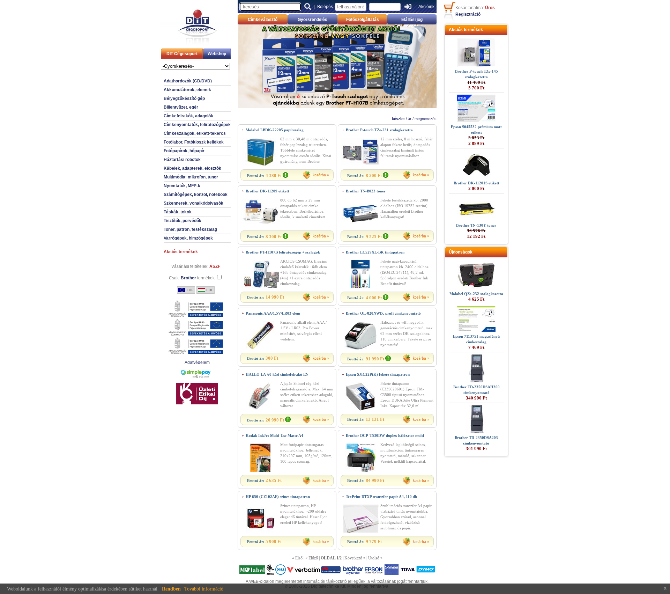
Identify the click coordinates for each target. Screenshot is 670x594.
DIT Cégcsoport (182, 53)
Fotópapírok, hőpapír (184, 150)
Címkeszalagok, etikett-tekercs (195, 133)
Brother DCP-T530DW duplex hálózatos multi (385, 435)
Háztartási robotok (182, 159)
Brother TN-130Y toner (476, 225)
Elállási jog (412, 19)
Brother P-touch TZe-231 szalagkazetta (379, 130)
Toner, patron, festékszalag (190, 229)
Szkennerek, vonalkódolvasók (193, 203)
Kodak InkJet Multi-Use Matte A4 (274, 435)
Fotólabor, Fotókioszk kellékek (194, 142)
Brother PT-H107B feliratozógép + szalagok (283, 252)
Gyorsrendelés (312, 19)
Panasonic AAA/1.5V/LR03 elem (273, 313)
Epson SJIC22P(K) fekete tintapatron (378, 374)
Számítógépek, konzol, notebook (196, 194)
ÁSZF (214, 266)
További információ (203, 589)
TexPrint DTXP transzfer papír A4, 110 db (381, 496)
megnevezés (426, 119)
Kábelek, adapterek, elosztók (192, 168)
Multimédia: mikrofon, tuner (191, 177)
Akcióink (426, 6)
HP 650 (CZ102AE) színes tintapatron (278, 496)
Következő (353, 558)
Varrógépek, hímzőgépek (188, 238)
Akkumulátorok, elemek (187, 89)
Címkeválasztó (262, 19)
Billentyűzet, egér (181, 107)
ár (409, 119)
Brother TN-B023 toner (366, 191)
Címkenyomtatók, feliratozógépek (197, 124)
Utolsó (373, 558)
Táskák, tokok (178, 212)
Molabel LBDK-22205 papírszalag (275, 130)
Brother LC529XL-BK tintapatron (375, 252)
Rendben (171, 589)
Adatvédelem (197, 362)
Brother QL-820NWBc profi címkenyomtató (383, 313)
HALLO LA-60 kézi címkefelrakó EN (277, 374)
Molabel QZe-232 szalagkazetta (476, 294)
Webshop (217, 53)
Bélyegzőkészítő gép (184, 98)
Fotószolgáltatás (362, 19)
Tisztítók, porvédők (182, 220)
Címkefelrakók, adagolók (188, 115)
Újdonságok (460, 252)
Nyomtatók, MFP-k (182, 185)
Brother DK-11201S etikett (476, 183)
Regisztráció (468, 14)
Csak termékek (192, 278)
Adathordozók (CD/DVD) (188, 81)
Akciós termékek (181, 251)
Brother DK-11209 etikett (267, 191)
